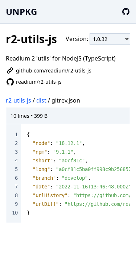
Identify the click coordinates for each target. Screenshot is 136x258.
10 (15, 213)
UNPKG (21, 11)
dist (41, 100)
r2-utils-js (18, 100)
